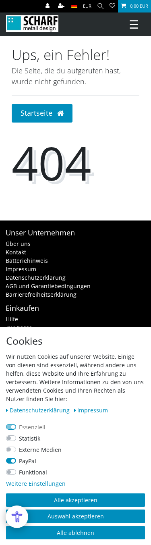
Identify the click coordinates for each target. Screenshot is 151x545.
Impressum (21, 269)
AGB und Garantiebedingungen (48, 286)
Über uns (18, 244)
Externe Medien (40, 449)
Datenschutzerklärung (36, 277)
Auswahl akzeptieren (76, 516)
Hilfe (12, 319)
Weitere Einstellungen (36, 483)
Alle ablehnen (75, 533)
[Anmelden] (48, 6)
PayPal (27, 461)
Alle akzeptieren (75, 500)
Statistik (29, 438)
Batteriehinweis (27, 260)
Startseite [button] (37, 113)
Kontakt (16, 252)
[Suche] (100, 6)
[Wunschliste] (112, 6)
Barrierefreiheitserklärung (41, 294)
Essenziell (32, 427)
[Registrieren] (62, 6)
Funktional (33, 472)
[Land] (74, 6)
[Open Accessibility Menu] (17, 516)
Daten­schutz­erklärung (40, 410)
